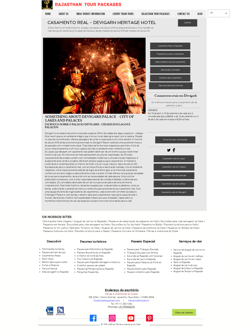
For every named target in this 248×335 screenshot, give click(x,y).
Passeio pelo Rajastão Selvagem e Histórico (98, 262)
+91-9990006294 (127, 307)
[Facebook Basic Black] (174, 150)
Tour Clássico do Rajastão (90, 259)
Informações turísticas (53, 249)
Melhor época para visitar (54, 262)
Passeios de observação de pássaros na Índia (134, 221)
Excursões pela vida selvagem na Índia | (89, 224)
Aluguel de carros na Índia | (117, 228)
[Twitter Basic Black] (169, 150)
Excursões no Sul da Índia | (127, 224)
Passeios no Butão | (152, 224)
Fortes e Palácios (50, 265)
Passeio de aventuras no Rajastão (94, 252)
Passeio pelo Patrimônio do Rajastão (95, 249)
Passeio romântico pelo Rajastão (143, 272)
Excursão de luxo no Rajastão (141, 259)
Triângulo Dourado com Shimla (142, 253)
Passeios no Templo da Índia (183, 228)
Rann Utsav (48, 259)
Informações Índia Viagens (57, 221)
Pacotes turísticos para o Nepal (92, 231)
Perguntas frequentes (88, 272)
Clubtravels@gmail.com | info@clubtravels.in (121, 300)
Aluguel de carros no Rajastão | (91, 221)
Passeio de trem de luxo (53, 252)
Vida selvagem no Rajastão (55, 272)
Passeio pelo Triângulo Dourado (142, 249)
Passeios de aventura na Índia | (149, 228)
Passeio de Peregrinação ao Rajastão (95, 269)
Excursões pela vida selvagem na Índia (182, 221)
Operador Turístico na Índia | (86, 228)
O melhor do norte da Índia (90, 256)
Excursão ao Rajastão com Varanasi (145, 256)
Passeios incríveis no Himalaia (128, 231)
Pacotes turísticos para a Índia (181, 224)
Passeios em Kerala (54, 224)
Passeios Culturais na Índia (58, 231)
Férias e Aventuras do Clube (162, 231)
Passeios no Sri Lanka (55, 228)
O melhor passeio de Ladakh (91, 265)
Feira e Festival (49, 268)
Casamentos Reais (51, 255)
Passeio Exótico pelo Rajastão (141, 269)
